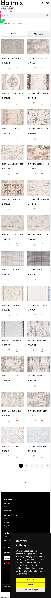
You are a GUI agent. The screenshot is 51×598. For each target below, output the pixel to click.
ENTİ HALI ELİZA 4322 (37, 376)
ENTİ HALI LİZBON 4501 (12, 93)
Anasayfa (7, 503)
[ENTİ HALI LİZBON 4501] (12, 82)
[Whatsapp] (10, 20)
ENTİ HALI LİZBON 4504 (38, 129)
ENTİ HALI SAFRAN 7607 (38, 58)
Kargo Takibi (8, 543)
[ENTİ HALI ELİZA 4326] (38, 435)
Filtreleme (38, 34)
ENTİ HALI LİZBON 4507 (12, 199)
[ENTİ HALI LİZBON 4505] (12, 152)
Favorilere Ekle (9, 68)
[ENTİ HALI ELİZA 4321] (12, 364)
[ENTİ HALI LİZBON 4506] (38, 152)
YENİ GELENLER (7, 6)
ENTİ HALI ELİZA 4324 (37, 411)
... (37, 466)
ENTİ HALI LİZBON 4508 (38, 199)
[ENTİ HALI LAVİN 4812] (12, 258)
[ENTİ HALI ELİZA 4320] (38, 329)
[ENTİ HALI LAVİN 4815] (38, 293)
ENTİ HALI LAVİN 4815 (37, 305)
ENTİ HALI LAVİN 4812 (11, 270)
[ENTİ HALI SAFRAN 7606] (12, 46)
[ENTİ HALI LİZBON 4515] (38, 223)
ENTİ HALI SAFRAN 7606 (12, 58)
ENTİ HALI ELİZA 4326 (37, 446)
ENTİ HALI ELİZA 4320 (37, 340)
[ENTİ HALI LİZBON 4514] (12, 223)
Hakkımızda (8, 507)
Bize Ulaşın (7, 510)
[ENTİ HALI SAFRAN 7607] (38, 46)
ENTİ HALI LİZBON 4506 (38, 164)
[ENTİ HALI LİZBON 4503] (12, 117)
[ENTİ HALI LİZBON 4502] (38, 82)
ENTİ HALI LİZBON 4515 (38, 235)
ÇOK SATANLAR (7, 10)
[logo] (25, 470)
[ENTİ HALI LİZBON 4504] (38, 117)
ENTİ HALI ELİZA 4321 (11, 376)
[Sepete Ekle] (17, 68)
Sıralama (12, 34)
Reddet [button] (30, 585)
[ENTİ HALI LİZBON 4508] (38, 188)
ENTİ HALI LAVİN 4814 (11, 305)
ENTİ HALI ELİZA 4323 (11, 411)
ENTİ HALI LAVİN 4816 (11, 340)
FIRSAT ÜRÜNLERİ (8, 12)
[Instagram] (25, 481)
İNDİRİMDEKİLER (7, 8)
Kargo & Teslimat (9, 526)
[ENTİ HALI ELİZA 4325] (12, 435)
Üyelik (6, 519)
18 (42, 466)
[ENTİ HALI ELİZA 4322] (38, 364)
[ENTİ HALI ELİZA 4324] (38, 399)
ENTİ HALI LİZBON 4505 (12, 164)
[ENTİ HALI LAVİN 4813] (38, 258)
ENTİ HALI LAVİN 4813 (37, 270)
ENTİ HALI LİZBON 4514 (12, 235)
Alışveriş (6, 522)
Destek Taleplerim (10, 536)
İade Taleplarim (9, 540)
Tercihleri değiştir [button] (30, 590)
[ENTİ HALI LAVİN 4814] (12, 293)
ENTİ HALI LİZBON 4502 (38, 93)
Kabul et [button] (30, 580)
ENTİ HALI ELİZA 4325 (11, 446)
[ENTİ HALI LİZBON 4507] (12, 188)
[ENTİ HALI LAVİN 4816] (12, 329)
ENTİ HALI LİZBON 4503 (12, 129)
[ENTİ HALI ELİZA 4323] (12, 399)
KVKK (5, 529)
